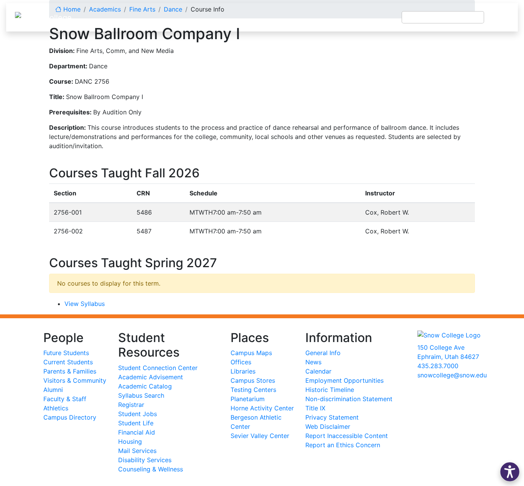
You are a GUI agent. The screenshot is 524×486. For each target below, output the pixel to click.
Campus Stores (253, 380)
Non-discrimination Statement (348, 399)
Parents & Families (69, 371)
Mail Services (137, 451)
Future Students (66, 353)
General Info (323, 353)
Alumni (53, 389)
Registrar (131, 404)
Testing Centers (253, 389)
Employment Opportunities (344, 380)
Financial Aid (136, 432)
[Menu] (501, 17)
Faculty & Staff (64, 399)
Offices (241, 362)
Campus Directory (69, 417)
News (313, 362)
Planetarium (248, 399)
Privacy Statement (332, 417)
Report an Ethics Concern (342, 445)
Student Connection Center (158, 368)
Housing (130, 441)
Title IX (315, 408)
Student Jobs (137, 414)
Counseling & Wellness (150, 469)
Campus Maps (251, 353)
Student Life (135, 423)
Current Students (68, 362)
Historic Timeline (329, 389)
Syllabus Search (141, 395)
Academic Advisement (150, 377)
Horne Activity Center (262, 408)
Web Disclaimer (327, 426)
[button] (509, 471)
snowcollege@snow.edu (452, 375)
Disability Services (144, 460)
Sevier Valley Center (260, 436)
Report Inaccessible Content (346, 436)
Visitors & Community (74, 380)
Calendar (318, 371)
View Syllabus (84, 303)
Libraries (243, 371)
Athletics (55, 408)
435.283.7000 (437, 366)
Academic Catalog (145, 386)
